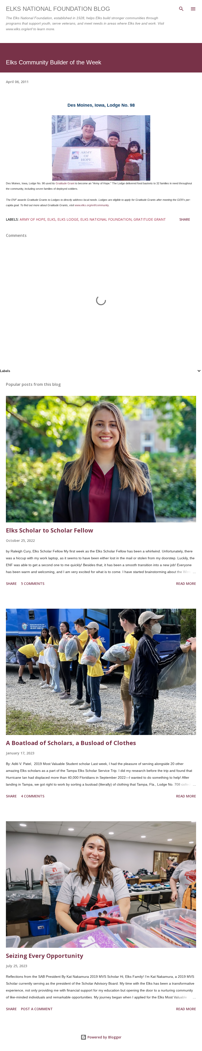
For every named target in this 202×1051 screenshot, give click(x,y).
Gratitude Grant (65, 183)
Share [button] (184, 219)
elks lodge (67, 219)
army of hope (32, 219)
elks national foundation (106, 219)
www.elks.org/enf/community (92, 205)
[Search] (181, 9)
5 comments (32, 583)
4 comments (32, 796)
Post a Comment (37, 1009)
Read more (186, 583)
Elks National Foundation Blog (58, 8)
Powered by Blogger (103, 1037)
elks (51, 219)
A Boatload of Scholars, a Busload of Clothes (71, 743)
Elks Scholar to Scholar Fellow (49, 530)
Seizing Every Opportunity (44, 955)
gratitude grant (150, 219)
